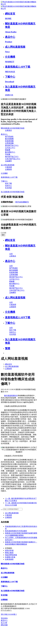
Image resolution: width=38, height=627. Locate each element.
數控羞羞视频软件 (11, 395)
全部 (11, 254)
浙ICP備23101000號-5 (9, 614)
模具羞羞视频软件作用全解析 (16, 531)
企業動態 (8, 369)
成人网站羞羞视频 (12, 366)
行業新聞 (8, 515)
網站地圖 (4, 625)
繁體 (3, 235)
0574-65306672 (22, 202)
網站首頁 (10, 240)
